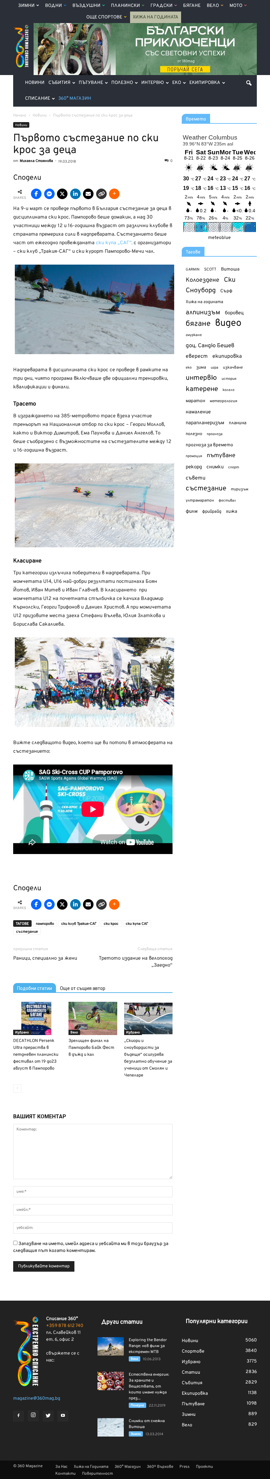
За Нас (61, 1466)
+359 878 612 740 (64, 1326)
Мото (236, 6)
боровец (234, 313)
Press (184, 1466)
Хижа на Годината (155, 17)
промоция (194, 456)
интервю (201, 378)
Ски (229, 280)
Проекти (204, 1466)
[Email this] (88, 194)
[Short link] (101, 194)
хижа (231, 511)
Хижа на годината (204, 302)
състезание (27, 931)
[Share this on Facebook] (36, 194)
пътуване (221, 455)
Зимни (26, 6)
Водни (53, 6)
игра (214, 367)
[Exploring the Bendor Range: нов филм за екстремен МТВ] (110, 1346)
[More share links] (114, 194)
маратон (195, 401)
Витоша (230, 269)
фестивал (227, 500)
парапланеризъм (205, 423)
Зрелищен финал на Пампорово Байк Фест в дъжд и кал (91, 1047)
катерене (202, 389)
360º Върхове (160, 1466)
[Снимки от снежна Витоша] (110, 1427)
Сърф (226, 291)
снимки (215, 467)
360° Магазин (74, 98)
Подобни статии (34, 988)
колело (228, 390)
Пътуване (91, 83)
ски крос (111, 923)
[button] (249, 83)
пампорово (45, 923)
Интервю (152, 83)
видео (228, 323)
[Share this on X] (62, 194)
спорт (233, 467)
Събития (59, 83)
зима (201, 367)
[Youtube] (63, 1416)
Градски (161, 6)
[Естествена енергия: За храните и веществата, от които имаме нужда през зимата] (110, 1381)
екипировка (227, 356)
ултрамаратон (200, 500)
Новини (34, 83)
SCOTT (210, 269)
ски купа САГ (137, 923)
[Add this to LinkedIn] (75, 194)
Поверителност (97, 1473)
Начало (19, 115)
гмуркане (194, 335)
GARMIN (193, 270)
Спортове (193, 1351)
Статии (191, 1372)
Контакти (65, 1473)
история (229, 378)
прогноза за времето (209, 445)
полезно (194, 434)
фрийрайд (211, 511)
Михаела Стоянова (36, 161)
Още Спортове (104, 17)
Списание (37, 98)
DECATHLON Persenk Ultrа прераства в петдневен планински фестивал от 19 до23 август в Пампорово (35, 1054)
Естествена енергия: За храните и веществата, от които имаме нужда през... (149, 1386)
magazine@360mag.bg (36, 1398)
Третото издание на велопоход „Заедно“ (136, 962)
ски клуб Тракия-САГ (78, 923)
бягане (198, 324)
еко (189, 367)
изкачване (233, 367)
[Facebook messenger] (49, 194)
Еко (176, 83)
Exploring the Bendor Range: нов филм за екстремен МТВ (148, 1346)
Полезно (122, 83)
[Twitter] (48, 1416)
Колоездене (202, 280)
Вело (213, 6)
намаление (198, 412)
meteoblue (219, 238)
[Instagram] (33, 1416)
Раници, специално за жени (45, 958)
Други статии (122, 1322)
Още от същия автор (82, 988)
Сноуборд (201, 290)
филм (192, 511)
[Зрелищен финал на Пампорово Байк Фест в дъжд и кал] (92, 1018)
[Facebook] (18, 1416)
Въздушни (86, 6)
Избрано (22, 1032)
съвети (195, 478)
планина (237, 423)
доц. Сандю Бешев (210, 345)
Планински (125, 6)
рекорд (194, 467)
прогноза (215, 434)
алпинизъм (203, 312)
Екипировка (204, 83)
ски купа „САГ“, (114, 243)
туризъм (239, 489)
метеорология (223, 401)
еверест (197, 356)
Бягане (192, 6)
